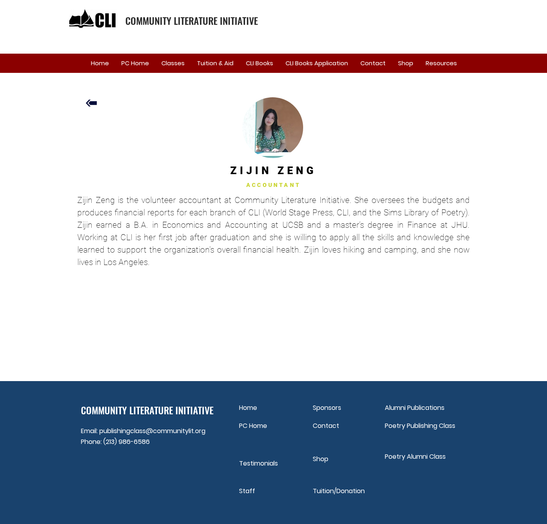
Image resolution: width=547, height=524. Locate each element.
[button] (173, 63)
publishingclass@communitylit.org (152, 431)
